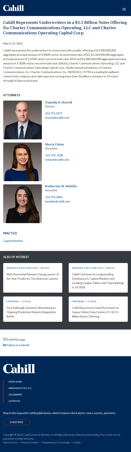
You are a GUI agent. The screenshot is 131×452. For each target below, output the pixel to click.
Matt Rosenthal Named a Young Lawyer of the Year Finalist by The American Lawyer (32, 276)
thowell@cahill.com (57, 117)
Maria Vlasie (54, 144)
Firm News (12, 301)
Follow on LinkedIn (18, 345)
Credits (77, 442)
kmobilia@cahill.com (57, 201)
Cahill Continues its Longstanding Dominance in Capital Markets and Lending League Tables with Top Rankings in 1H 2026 (98, 280)
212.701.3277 (53, 113)
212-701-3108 (54, 155)
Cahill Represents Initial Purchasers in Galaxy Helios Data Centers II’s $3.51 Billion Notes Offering (95, 312)
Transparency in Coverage (55, 442)
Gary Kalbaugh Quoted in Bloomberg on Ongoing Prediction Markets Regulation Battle (31, 312)
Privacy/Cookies (29, 442)
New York (15, 381)
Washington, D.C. (20, 388)
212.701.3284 (53, 197)
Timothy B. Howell (58, 102)
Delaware (15, 394)
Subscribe (16, 421)
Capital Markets (13, 240)
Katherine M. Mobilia (61, 186)
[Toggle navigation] (124, 9)
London (14, 400)
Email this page (15, 339)
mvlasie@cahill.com (57, 159)
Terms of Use (10, 442)
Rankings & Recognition (21, 268)
